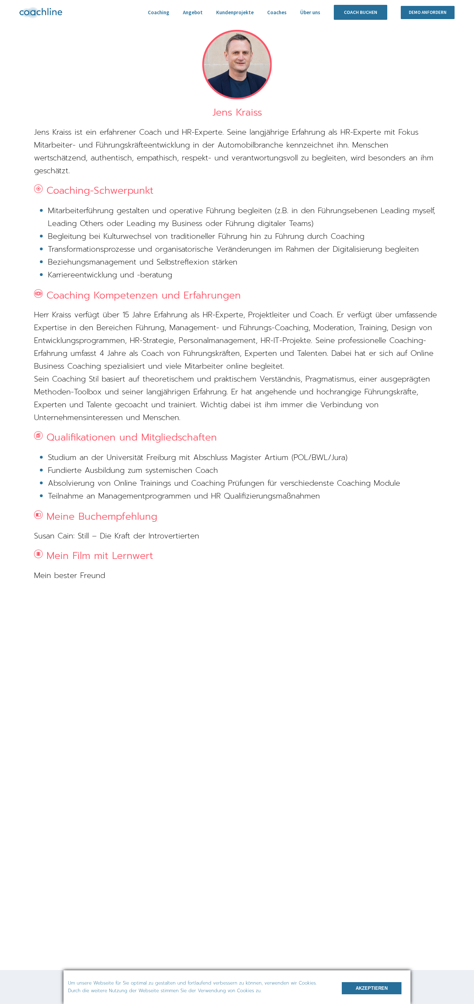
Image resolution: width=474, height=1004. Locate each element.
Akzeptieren (372, 988)
